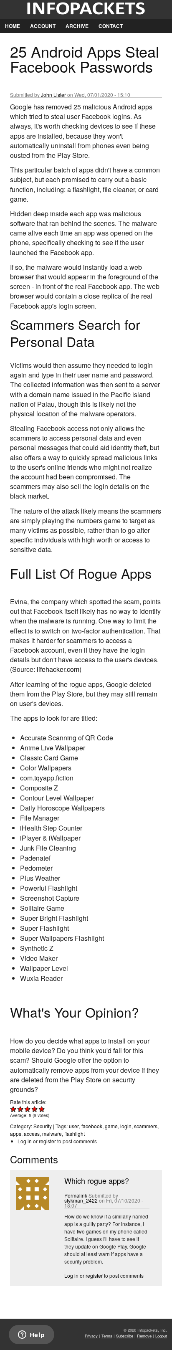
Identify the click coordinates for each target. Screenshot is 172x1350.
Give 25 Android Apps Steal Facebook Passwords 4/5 (34, 1109)
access (32, 1133)
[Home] (86, 9)
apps (15, 1133)
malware (52, 1133)
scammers (145, 1126)
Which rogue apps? (96, 1180)
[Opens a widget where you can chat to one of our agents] (31, 1335)
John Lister (53, 94)
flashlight (74, 1133)
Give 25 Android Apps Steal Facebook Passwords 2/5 (20, 1109)
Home (12, 26)
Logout (161, 1336)
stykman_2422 (81, 1200)
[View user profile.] (31, 1207)
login (126, 1126)
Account (43, 26)
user (74, 1126)
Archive (77, 26)
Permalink (75, 1195)
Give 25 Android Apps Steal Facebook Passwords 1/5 (13, 1109)
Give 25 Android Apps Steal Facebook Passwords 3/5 (27, 1109)
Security (42, 1126)
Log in (25, 1141)
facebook (91, 1126)
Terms (106, 1336)
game (111, 1126)
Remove (144, 1336)
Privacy (91, 1336)
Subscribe (124, 1336)
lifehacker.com (58, 669)
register (47, 1141)
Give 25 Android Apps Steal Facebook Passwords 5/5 (42, 1109)
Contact (111, 26)
